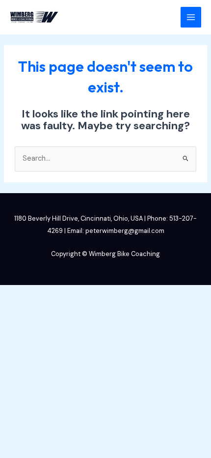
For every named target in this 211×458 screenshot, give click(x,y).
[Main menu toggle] (191, 17)
